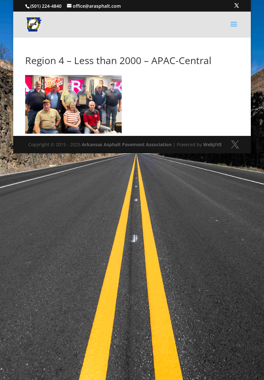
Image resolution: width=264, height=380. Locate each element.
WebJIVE (212, 144)
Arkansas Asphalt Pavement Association (127, 144)
